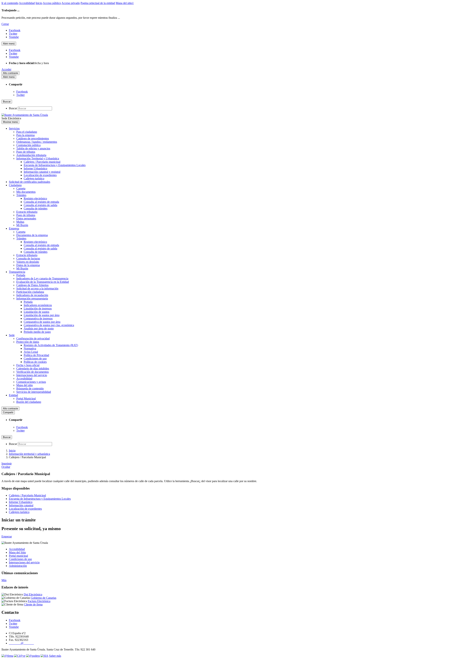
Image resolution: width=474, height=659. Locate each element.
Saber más (55, 655)
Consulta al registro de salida (40, 205)
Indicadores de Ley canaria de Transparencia (42, 278)
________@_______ (21, 643)
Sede (12, 335)
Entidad (13, 395)
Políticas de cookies (35, 361)
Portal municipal (18, 555)
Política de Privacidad (36, 355)
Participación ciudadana (30, 291)
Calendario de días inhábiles (32, 368)
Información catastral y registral (42, 171)
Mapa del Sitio (17, 552)
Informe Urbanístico (35, 168)
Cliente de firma (33, 604)
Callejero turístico (34, 178)
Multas (20, 221)
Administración (18, 565)
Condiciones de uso (35, 358)
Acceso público (52, 3)
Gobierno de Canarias (43, 597)
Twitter (20, 94)
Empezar (6, 536)
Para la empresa (25, 135)
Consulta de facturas (28, 258)
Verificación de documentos (32, 371)
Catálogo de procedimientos (32, 138)
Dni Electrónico (33, 594)
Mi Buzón (22, 225)
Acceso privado (70, 3)
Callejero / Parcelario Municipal (27, 495)
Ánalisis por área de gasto (39, 328)
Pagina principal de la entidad (98, 3)
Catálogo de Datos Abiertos (32, 285)
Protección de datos (27, 341)
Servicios (14, 128)
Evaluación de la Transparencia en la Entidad (42, 281)
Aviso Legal (31, 351)
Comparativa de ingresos (38, 318)
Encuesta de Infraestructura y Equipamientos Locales (55, 165)
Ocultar (5, 466)
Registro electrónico (35, 198)
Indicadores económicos (38, 305)
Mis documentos (26, 191)
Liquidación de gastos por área (41, 315)
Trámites (21, 195)
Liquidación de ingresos (38, 308)
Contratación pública (28, 145)
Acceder (6, 69)
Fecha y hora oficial (27, 365)
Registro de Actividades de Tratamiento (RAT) (51, 345)
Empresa (14, 228)
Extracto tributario (26, 211)
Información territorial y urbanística (29, 453)
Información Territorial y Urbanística (37, 158)
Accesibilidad (27, 3)
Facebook (22, 91)
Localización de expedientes (40, 175)
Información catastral (21, 505)
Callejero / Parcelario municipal (42, 161)
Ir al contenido (9, 3)
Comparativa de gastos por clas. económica (49, 325)
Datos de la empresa (28, 265)
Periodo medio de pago (37, 331)
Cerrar (5, 24)
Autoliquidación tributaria (31, 155)
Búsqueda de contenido (30, 388)
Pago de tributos (25, 151)
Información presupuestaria (32, 298)
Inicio (39, 3)
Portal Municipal (26, 398)
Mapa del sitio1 (125, 3)
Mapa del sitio (24, 385)
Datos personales (26, 218)
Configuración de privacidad (33, 338)
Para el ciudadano (26, 131)
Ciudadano (15, 185)
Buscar (13, 108)
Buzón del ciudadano (28, 401)
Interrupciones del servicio (31, 375)
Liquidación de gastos (36, 311)
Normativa (30, 348)
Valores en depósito (27, 261)
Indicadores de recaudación (32, 295)
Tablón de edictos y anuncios (33, 148)
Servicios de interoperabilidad (33, 391)
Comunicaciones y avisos (31, 381)
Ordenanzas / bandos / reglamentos (36, 141)
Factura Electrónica (39, 601)
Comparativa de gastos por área (42, 321)
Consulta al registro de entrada (41, 201)
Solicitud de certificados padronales (29, 181)
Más (3, 580)
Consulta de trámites (35, 208)
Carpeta (20, 188)
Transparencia (17, 271)
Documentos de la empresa (32, 235)
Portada (20, 275)
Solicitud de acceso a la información (37, 288)
